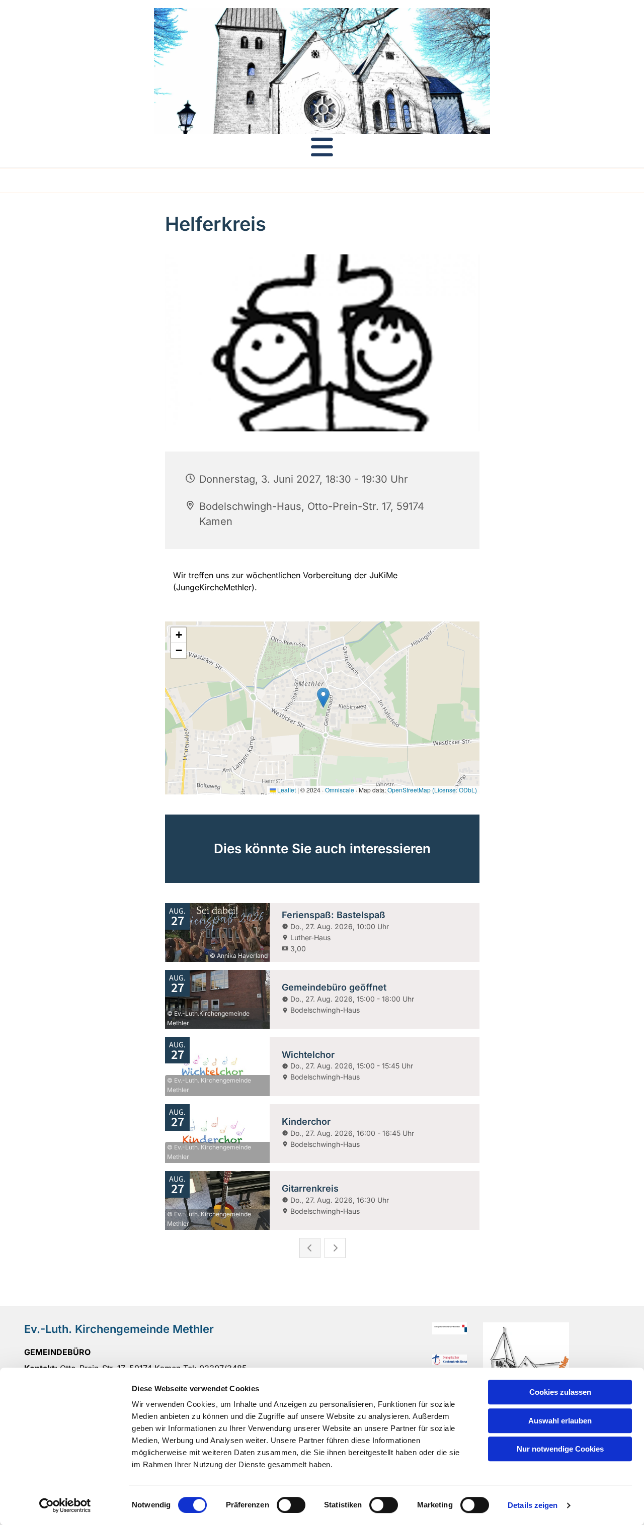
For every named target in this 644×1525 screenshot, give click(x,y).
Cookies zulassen (560, 1392)
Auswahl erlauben (560, 1420)
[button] (322, 146)
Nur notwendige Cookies (560, 1449)
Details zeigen (532, 1505)
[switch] (291, 1505)
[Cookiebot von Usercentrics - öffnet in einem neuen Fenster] (65, 1505)
